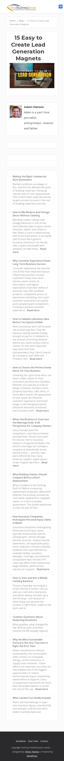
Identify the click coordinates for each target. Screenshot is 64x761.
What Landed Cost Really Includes (32, 698)
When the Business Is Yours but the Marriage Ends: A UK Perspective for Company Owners (32, 422)
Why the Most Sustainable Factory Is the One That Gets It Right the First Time (30, 643)
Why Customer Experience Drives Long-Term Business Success (32, 262)
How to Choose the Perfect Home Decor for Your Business (32, 369)
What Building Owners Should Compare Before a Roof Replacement (30, 477)
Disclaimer (21, 741)
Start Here (33, 741)
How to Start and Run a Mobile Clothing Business (30, 579)
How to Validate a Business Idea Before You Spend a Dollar (31, 320)
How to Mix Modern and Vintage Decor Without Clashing (31, 214)
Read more (33, 310)
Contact (44, 741)
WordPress (32, 755)
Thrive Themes (32, 751)
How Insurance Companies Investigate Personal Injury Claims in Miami (32, 520)
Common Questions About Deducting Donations (28, 618)
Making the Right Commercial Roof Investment (29, 178)
